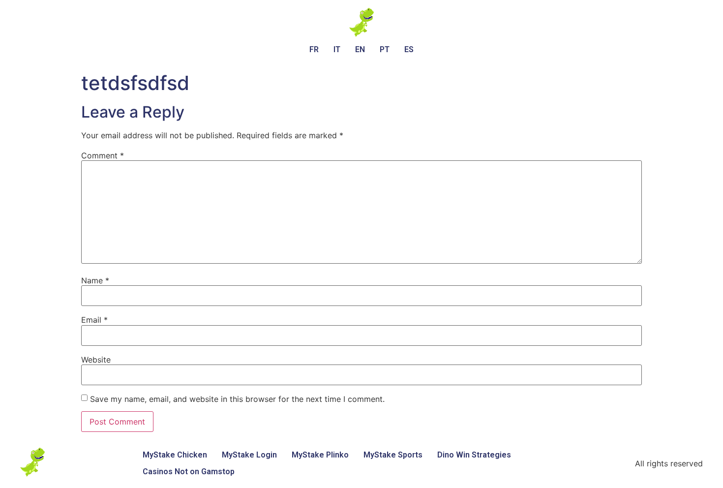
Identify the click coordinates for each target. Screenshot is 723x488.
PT (385, 49)
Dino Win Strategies (474, 454)
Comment (102, 155)
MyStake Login (249, 454)
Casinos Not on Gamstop (189, 471)
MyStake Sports (392, 454)
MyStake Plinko (320, 454)
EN (360, 49)
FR (314, 49)
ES (409, 49)
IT (336, 49)
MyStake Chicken (175, 454)
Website (96, 360)
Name (95, 280)
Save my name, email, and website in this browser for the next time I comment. (237, 399)
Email (94, 320)
